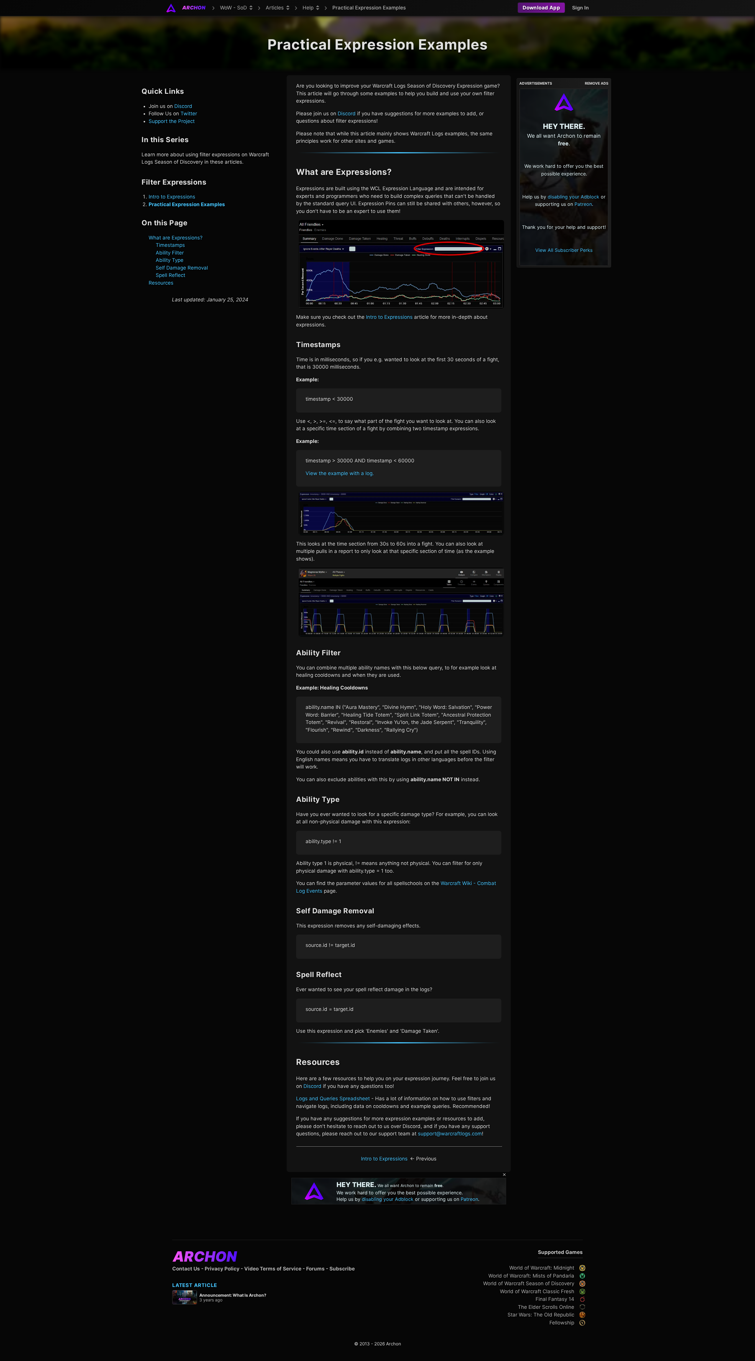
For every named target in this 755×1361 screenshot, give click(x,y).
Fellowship (561, 1323)
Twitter (188, 113)
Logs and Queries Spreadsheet (333, 1098)
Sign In (580, 8)
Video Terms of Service (272, 1269)
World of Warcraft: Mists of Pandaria (531, 1276)
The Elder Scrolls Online (546, 1307)
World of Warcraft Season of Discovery (528, 1283)
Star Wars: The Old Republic (541, 1315)
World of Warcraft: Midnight (541, 1268)
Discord (183, 106)
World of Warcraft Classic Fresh (537, 1291)
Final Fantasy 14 (555, 1299)
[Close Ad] (504, 1175)
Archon (205, 1256)
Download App (541, 8)
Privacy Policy (222, 1269)
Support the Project (172, 121)
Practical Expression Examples (187, 204)
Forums (315, 1269)
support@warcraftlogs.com (450, 1134)
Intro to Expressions (172, 197)
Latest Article (194, 1285)
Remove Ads (596, 83)
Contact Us (186, 1269)
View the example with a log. (340, 473)
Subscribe (342, 1269)
